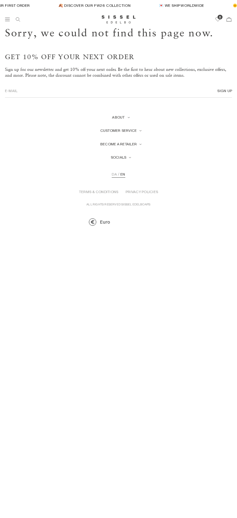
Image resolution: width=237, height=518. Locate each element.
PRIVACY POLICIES (142, 192)
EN (122, 174)
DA (114, 174)
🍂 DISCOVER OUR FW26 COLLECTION (93, 5)
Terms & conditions (98, 192)
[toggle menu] (7, 19)
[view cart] (229, 19)
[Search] (18, 19)
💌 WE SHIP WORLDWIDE (180, 5)
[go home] (118, 19)
